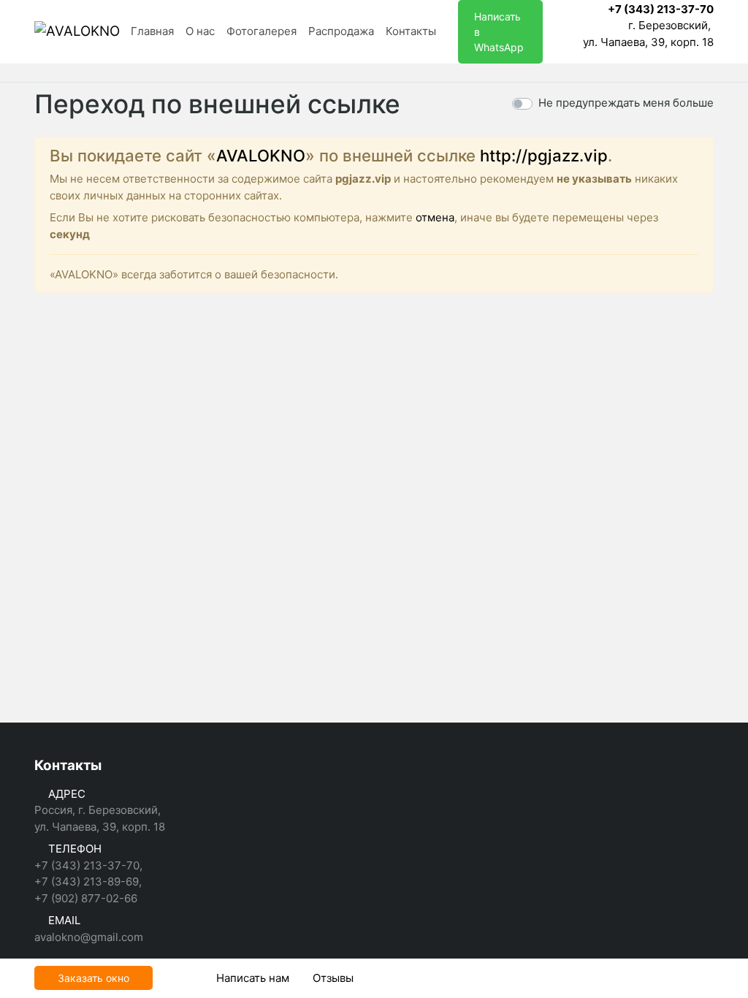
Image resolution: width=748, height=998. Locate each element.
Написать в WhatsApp (499, 31)
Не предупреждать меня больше (626, 103)
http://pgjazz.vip (544, 155)
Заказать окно (93, 978)
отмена (435, 217)
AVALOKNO (260, 155)
